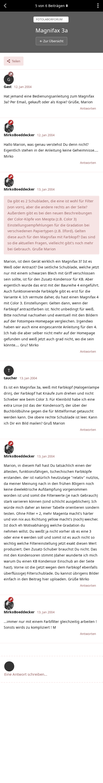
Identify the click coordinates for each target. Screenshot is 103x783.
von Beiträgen (50, 5)
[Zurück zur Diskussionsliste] (5, 6)
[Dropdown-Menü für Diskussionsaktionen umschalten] (98, 6)
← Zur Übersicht (52, 41)
